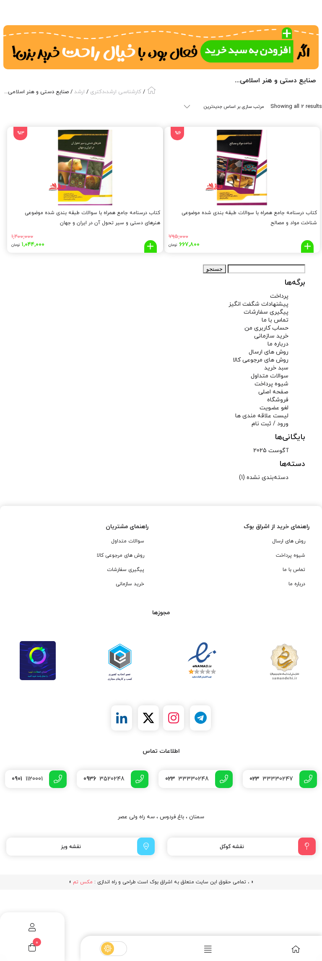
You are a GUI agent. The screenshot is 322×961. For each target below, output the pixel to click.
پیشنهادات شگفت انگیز (258, 304)
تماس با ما (275, 320)
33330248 (187, 779)
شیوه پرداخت (271, 384)
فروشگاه (277, 400)
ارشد (79, 92)
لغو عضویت (274, 408)
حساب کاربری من (266, 328)
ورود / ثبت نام (270, 424)
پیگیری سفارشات (266, 312)
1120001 (27, 779)
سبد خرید (276, 368)
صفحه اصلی (273, 392)
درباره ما (277, 344)
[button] (307, 246)
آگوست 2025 (270, 451)
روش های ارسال (268, 352)
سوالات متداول (269, 376)
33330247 (271, 779)
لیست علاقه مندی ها (261, 416)
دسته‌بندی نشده (267, 478)
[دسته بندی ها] (190, 949)
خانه (151, 90)
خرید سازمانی (271, 336)
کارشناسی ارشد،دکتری (115, 92)
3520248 (104, 779)
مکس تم (83, 882)
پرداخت (279, 296)
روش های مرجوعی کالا (260, 360)
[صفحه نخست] (278, 949)
